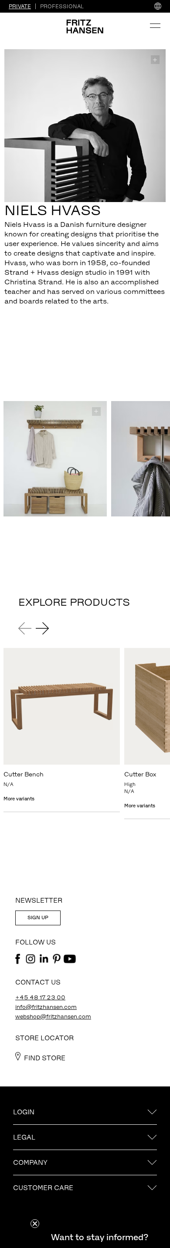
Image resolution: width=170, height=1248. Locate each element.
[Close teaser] (35, 1223)
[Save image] (155, 59)
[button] (99, 1237)
